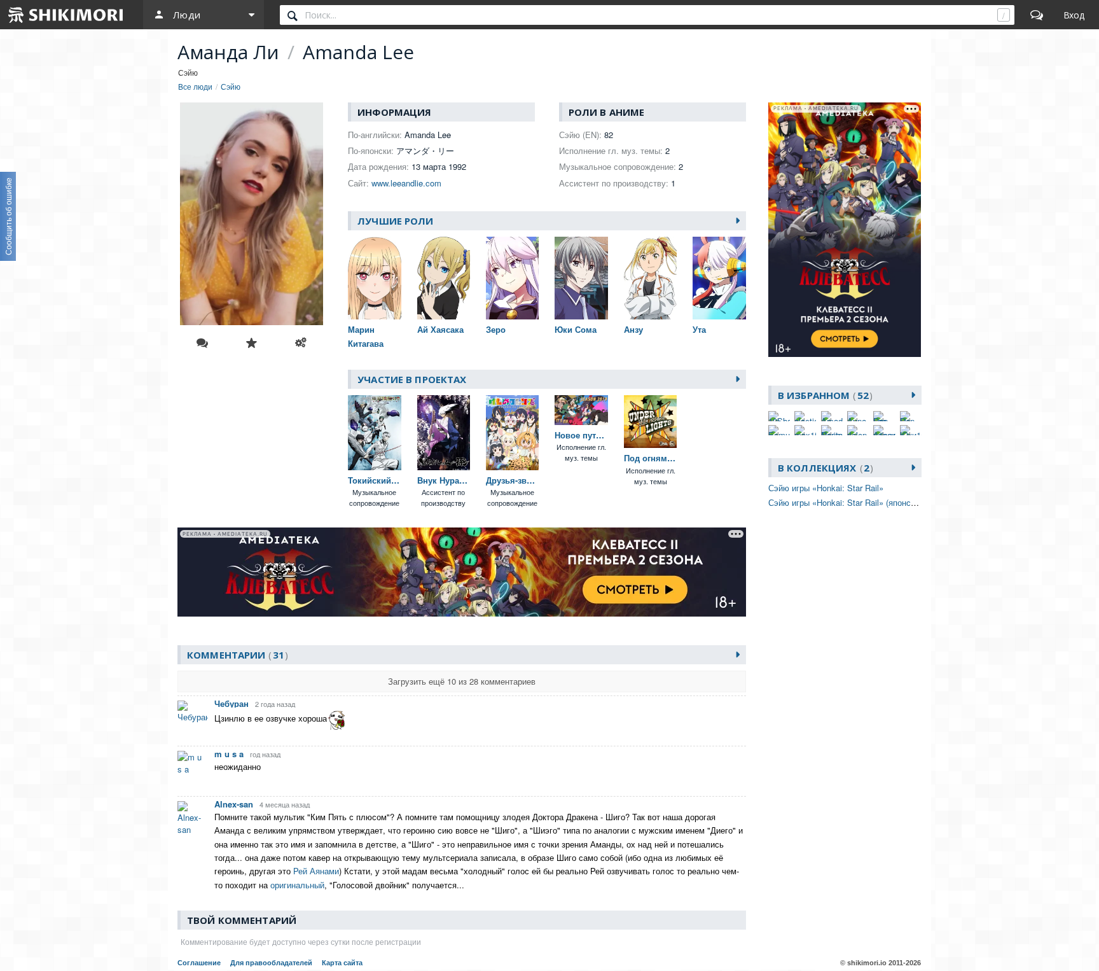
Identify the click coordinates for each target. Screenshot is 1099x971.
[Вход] (1074, 14)
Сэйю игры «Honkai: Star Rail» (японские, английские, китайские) (893, 502)
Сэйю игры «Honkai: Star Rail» (825, 488)
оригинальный (297, 885)
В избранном (823, 395)
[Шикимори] (66, 14)
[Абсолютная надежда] (884, 430)
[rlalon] (858, 430)
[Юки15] (911, 430)
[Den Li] (911, 416)
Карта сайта (342, 963)
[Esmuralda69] (779, 430)
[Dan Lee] (884, 416)
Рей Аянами (316, 871)
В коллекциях (823, 467)
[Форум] (1037, 14)
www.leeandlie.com (406, 183)
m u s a (229, 754)
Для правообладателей (271, 963)
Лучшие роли (395, 220)
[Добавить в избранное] (251, 343)
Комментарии (235, 654)
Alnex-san (233, 804)
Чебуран (231, 703)
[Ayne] (858, 416)
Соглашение (199, 963)
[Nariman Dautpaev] (832, 430)
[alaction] (805, 416)
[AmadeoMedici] (832, 416)
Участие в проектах (411, 379)
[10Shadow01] (779, 416)
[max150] (805, 430)
